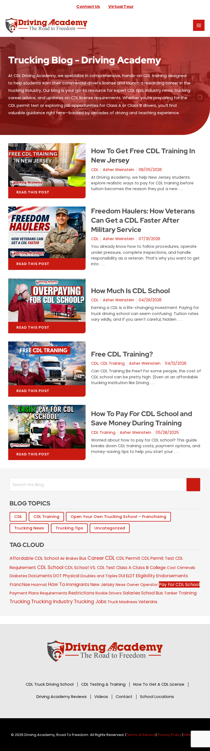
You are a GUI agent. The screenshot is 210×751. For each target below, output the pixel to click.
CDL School (50, 567)
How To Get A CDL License (158, 684)
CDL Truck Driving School (50, 684)
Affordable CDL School (34, 558)
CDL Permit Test (157, 558)
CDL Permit (128, 558)
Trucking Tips (69, 528)
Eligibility (145, 576)
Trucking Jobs (90, 601)
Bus (82, 558)
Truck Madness (122, 602)
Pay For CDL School (179, 584)
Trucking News (29, 528)
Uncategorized (109, 528)
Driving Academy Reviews (61, 696)
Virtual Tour (121, 6)
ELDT (130, 576)
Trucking (20, 601)
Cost (171, 567)
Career (96, 558)
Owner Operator (142, 584)
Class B (140, 567)
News (121, 584)
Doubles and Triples (99, 576)
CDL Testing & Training (103, 684)
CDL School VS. (80, 567)
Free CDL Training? (122, 354)
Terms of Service (141, 734)
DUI (122, 576)
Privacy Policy (170, 734)
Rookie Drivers (108, 593)
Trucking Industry (52, 601)
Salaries (131, 593)
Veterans (147, 602)
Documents (40, 576)
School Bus (152, 593)
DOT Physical (66, 576)
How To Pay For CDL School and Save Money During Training (141, 418)
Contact (124, 696)
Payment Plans (24, 593)
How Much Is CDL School (130, 290)
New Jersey (103, 584)
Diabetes (18, 576)
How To (56, 584)
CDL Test (106, 567)
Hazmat (39, 584)
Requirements (53, 593)
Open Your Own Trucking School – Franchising (118, 516)
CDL (94, 169)
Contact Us (88, 6)
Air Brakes (69, 558)
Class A (123, 567)
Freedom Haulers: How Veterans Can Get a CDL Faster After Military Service (143, 220)
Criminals (186, 567)
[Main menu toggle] (199, 25)
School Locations (157, 696)
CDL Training (112, 363)
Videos (101, 696)
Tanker (170, 593)
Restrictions (81, 593)
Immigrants (77, 584)
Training (188, 593)
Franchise (20, 584)
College (158, 567)
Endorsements (172, 576)
